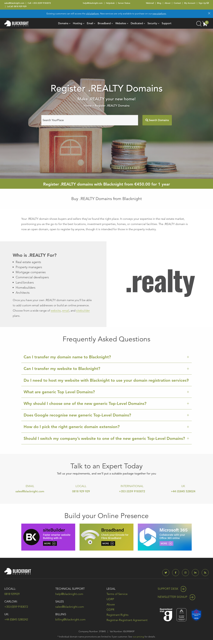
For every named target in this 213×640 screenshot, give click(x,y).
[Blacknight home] (16, 23)
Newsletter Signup (173, 597)
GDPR (110, 609)
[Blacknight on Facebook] (176, 572)
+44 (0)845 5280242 (16, 619)
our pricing (138, 636)
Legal (110, 588)
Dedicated (137, 23)
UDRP (110, 599)
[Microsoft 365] (165, 536)
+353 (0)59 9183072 (41, 3)
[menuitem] (63, 23)
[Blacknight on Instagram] (186, 572)
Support (166, 23)
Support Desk (168, 588)
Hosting (77, 23)
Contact (177, 3)
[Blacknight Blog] (205, 572)
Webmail (150, 3)
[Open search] (198, 23)
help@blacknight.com (93, 3)
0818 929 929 (20, 6)
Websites (120, 23)
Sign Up (203, 3)
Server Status (124, 3)
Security (152, 23)
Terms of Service (117, 594)
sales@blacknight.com (14, 3)
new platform (159, 13)
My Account (189, 3)
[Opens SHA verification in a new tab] (196, 614)
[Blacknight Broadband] (106, 536)
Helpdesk (110, 3)
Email (90, 23)
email (65, 310)
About (167, 3)
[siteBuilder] (48, 536)
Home (88, 105)
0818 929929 (12, 594)
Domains (63, 23)
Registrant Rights (117, 615)
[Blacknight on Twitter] (167, 572)
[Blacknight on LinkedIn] (196, 572)
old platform (92, 13)
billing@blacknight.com (70, 619)
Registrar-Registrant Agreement (127, 620)
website (56, 310)
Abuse (110, 604)
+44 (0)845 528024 (183, 491)
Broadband (104, 23)
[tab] (106, 357)
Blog (159, 3)
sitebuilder (83, 310)
